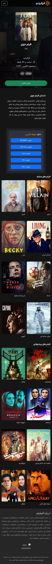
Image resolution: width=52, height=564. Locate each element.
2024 (19, 66)
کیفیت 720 (26, 160)
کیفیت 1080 (26, 153)
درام (22, 73)
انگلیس (25, 66)
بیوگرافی (28, 73)
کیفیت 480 (26, 167)
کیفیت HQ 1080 (26, 147)
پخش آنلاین (26, 83)
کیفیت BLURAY (26, 140)
